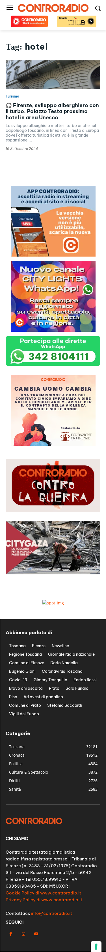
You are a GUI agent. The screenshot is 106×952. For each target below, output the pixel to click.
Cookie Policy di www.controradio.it (43, 893)
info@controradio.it (51, 913)
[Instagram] (23, 934)
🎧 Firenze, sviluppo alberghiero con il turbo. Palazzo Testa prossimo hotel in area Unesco (52, 111)
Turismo (12, 96)
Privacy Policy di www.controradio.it (44, 899)
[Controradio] (53, 8)
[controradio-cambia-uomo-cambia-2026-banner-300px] (53, 444)
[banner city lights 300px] (53, 330)
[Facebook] (11, 934)
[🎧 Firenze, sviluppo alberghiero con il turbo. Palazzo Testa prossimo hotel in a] (53, 74)
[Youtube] (36, 934)
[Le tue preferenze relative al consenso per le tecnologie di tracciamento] (96, 946)
